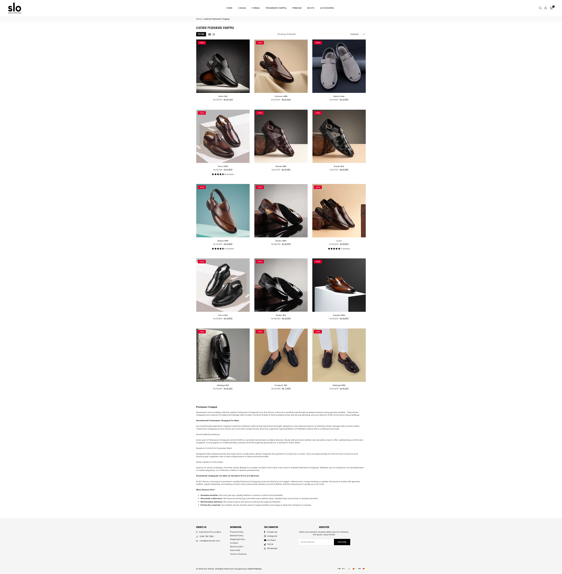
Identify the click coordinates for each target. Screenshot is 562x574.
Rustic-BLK (281, 315)
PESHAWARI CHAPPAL (276, 8)
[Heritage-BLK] (223, 355)
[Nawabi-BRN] (339, 285)
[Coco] (339, 210)
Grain (295, 467)
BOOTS (310, 8)
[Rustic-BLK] (281, 285)
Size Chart (235, 550)
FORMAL (256, 8)
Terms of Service (238, 554)
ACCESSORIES (327, 8)
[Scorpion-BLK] (281, 355)
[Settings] (545, 8)
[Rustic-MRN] (281, 210)
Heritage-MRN (339, 385)
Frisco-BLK (223, 315)
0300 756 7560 (207, 536)
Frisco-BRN (223, 166)
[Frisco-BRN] (223, 136)
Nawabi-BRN (339, 315)
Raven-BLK (339, 166)
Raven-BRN (281, 166)
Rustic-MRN (281, 241)
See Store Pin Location (210, 532)
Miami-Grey (339, 96)
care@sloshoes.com (210, 540)
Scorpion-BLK (281, 385)
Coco (339, 241)
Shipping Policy (237, 539)
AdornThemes (255, 568)
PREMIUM (296, 8)
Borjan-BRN (223, 241)
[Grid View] (210, 34)
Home (229, 8)
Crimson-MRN (281, 96)
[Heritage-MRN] (339, 355)
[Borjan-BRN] (223, 210)
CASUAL (242, 8)
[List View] (214, 34)
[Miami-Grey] (339, 66)
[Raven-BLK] (339, 136)
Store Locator (236, 546)
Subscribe (342, 542)
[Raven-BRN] (281, 136)
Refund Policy (236, 535)
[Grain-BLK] (223, 66)
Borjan (243, 467)
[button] (551, 8)
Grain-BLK (223, 96)
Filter (201, 34)
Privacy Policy (237, 532)
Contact (234, 543)
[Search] (540, 8)
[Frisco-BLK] (223, 285)
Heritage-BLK (223, 385)
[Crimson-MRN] (281, 66)
